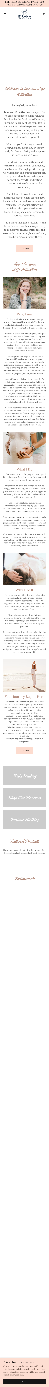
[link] (24, 14)
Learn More (24, 750)
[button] (6, 14)
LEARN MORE (24, 248)
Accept (24, 1381)
